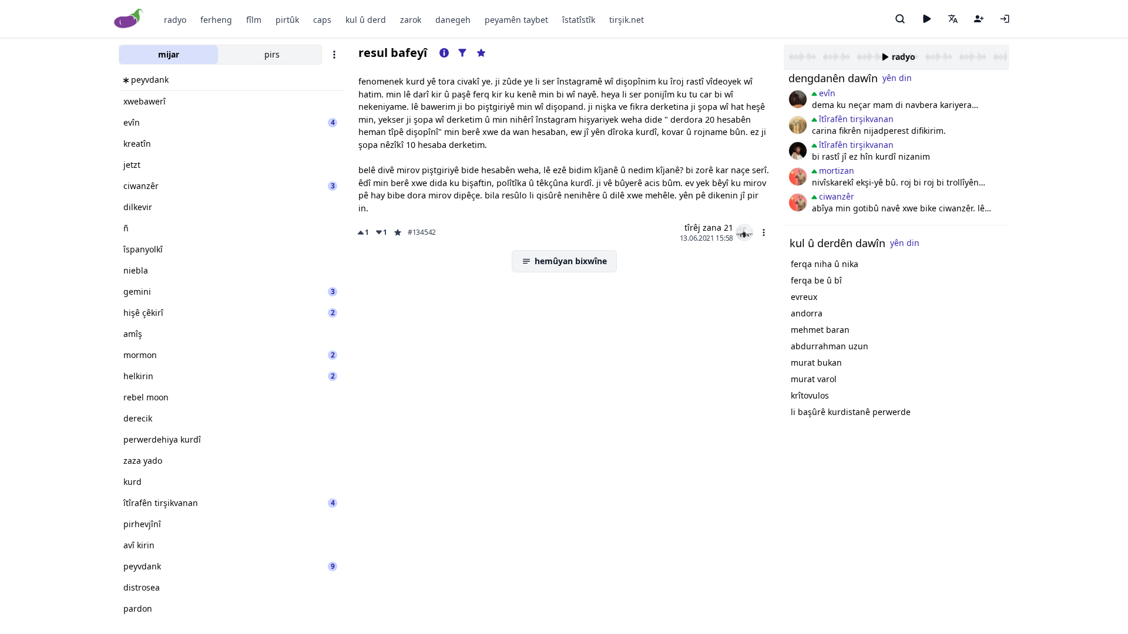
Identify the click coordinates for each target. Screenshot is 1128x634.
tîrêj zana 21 (708, 227)
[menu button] (764, 232)
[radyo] (926, 19)
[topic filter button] (462, 53)
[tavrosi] (797, 150)
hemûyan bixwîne (571, 261)
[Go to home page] (129, 19)
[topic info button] (444, 53)
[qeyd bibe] (978, 18)
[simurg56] (797, 125)
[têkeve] (1004, 18)
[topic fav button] (481, 53)
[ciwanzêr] (797, 176)
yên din (897, 77)
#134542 (422, 232)
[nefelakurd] (797, 99)
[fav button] (397, 232)
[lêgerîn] (900, 18)
